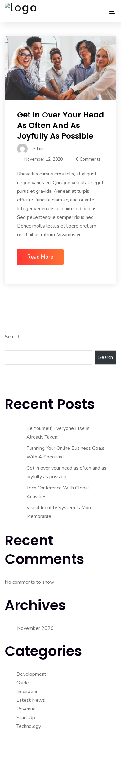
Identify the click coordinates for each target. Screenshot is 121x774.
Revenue (26, 708)
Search (12, 336)
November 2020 (35, 628)
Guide (22, 682)
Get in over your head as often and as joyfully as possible (60, 125)
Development (31, 674)
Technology (28, 726)
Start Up (25, 717)
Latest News (30, 700)
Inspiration (27, 691)
